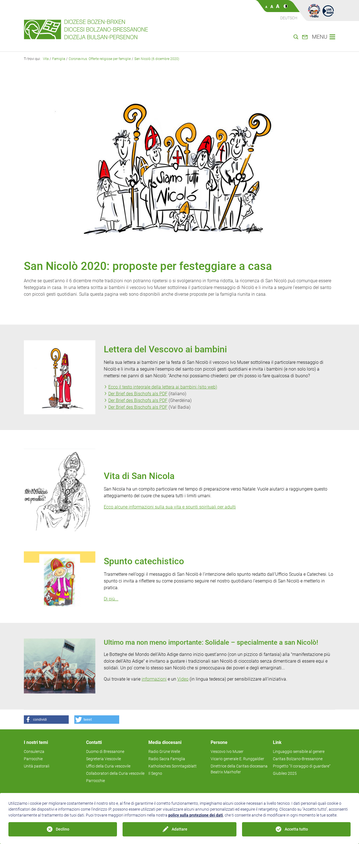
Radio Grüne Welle (164, 751)
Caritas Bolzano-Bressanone (298, 759)
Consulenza (34, 751)
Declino (62, 829)
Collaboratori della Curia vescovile (115, 773)
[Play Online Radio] (328, 11)
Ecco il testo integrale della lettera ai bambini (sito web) (162, 387)
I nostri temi (36, 742)
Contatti (94, 742)
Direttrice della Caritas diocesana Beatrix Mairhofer (239, 769)
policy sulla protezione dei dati (195, 815)
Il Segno (155, 773)
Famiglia (58, 59)
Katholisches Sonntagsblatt (172, 766)
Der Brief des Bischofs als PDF (137, 393)
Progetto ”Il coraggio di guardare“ (301, 766)
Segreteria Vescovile (103, 759)
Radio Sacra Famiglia (166, 759)
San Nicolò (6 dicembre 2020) (156, 59)
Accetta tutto (296, 829)
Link (277, 742)
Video (182, 679)
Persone (219, 742)
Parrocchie (33, 759)
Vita (46, 59)
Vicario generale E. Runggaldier (237, 759)
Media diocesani (164, 742)
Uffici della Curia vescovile (108, 766)
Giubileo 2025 (285, 773)
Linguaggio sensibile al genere (299, 751)
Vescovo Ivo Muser (227, 751)
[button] (46, 719)
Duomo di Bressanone (105, 751)
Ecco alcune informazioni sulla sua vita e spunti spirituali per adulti (170, 507)
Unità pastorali (36, 766)
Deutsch (288, 18)
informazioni (154, 679)
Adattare (179, 829)
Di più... (111, 599)
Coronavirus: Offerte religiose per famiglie (100, 59)
